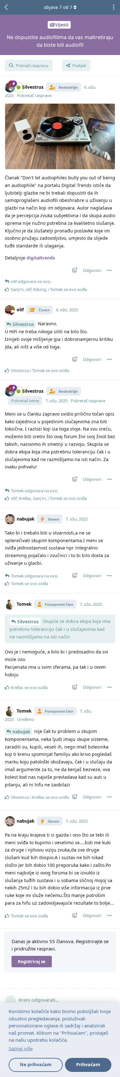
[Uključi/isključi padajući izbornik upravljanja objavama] (109, 270)
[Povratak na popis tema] (6, 7)
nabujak (21, 731)
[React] (72, 271)
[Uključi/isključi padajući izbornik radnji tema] (113, 7)
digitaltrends (41, 258)
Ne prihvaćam (36, 1064)
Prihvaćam (88, 1064)
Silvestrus (23, 324)
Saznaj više (21, 1048)
